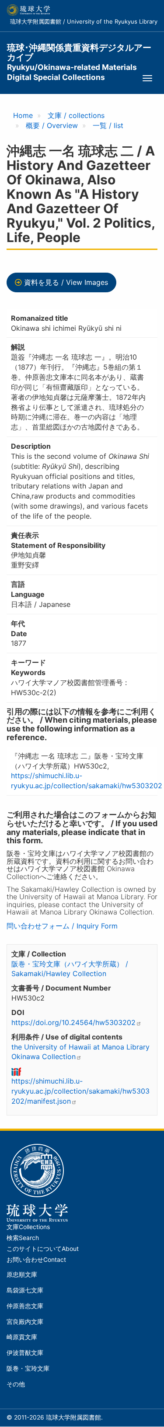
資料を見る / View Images (66, 282)
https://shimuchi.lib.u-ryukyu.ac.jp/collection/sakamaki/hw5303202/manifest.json (80, 1091)
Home (23, 115)
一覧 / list (108, 125)
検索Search (23, 1237)
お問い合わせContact (36, 1259)
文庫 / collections (76, 115)
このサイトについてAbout (43, 1248)
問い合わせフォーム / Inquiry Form (62, 925)
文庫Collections (28, 1226)
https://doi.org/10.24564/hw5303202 (73, 1022)
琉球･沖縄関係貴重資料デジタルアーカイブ (79, 52)
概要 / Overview (52, 125)
